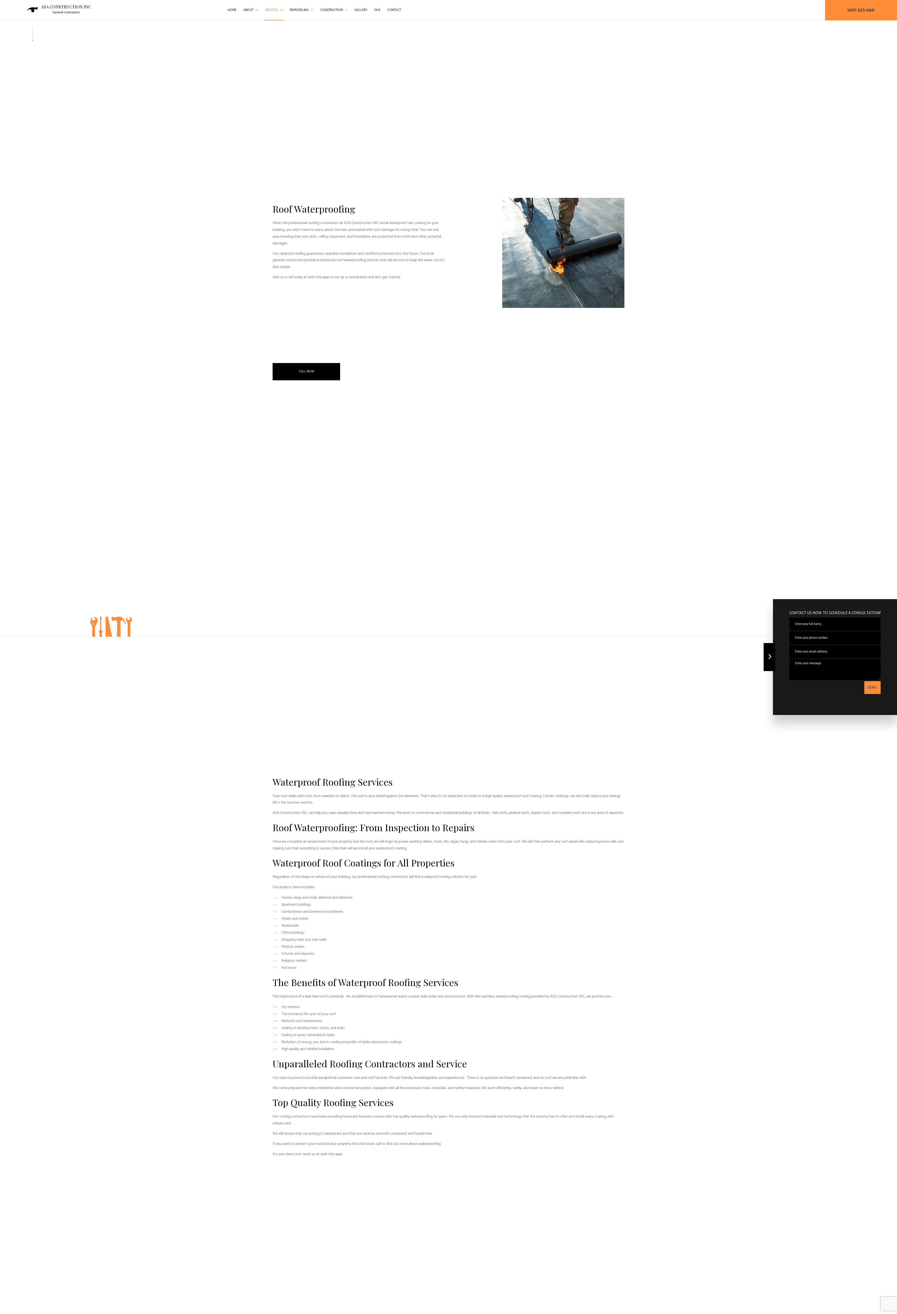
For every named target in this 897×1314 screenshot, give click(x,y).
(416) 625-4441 (861, 10)
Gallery (361, 10)
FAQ (377, 10)
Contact (394, 10)
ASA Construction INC (66, 7)
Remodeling (299, 10)
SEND (872, 687)
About (248, 10)
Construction (331, 10)
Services (271, 10)
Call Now (306, 371)
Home (232, 10)
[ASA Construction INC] (32, 9)
